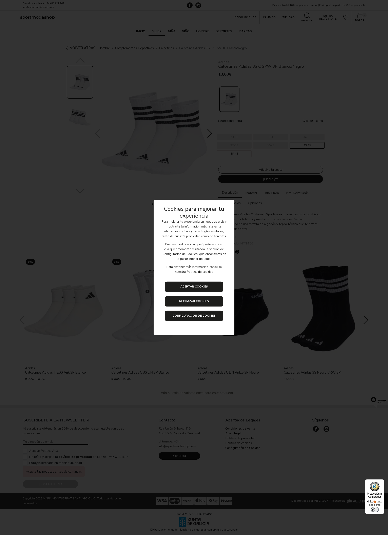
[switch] (375, 509)
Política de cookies (200, 272)
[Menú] (381, 481)
